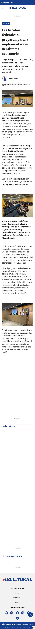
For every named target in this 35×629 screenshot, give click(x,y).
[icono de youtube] (6, 613)
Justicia (6, 24)
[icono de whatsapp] (22, 613)
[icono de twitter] (11, 613)
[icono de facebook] (17, 613)
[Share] (30, 615)
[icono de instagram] (17, 618)
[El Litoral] (17, 8)
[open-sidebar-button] (3, 8)
